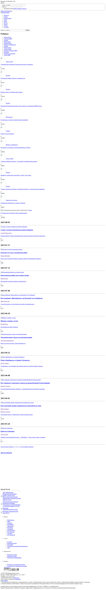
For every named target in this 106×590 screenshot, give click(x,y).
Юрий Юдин (4, 278)
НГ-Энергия (10, 532)
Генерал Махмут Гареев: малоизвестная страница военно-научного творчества (23, 236)
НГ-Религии (10, 520)
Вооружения (7, 47)
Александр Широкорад (7, 340)
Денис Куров (4, 434)
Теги (8, 547)
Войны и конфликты (10, 44)
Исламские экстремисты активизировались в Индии (15, 147)
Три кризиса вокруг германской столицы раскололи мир (17, 414)
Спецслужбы (7, 49)
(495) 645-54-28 (10, 576)
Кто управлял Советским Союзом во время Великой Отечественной (25, 383)
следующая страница (27, 446)
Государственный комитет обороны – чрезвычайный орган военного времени (23, 389)
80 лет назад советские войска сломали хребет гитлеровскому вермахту (21, 258)
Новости (6, 15)
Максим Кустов (5, 301)
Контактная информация (14, 557)
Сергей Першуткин (6, 233)
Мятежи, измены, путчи (9, 321)
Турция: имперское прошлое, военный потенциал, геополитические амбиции (23, 189)
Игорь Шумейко (5, 256)
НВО (8, 521)
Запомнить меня (8, 8)
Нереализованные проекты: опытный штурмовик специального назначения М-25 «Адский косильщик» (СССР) (11, 504)
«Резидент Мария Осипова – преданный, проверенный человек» (19, 161)
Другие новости (6, 453)
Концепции (7, 41)
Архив (6, 25)
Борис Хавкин (5, 363)
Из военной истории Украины (9, 327)
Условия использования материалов (17, 546)
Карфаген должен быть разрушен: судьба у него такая (16, 175)
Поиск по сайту (5, 30)
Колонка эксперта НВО (10, 50)
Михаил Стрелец (5, 386)
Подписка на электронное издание (17, 566)
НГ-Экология (11, 535)
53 (20, 446)
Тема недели (7, 37)
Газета (6, 17)
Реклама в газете (12, 556)
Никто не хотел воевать (7, 133)
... (19, 446)
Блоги (5, 24)
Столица (9, 533)
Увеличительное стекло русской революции (16, 337)
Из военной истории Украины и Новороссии (13, 281)
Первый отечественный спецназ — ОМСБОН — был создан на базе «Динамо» (23, 437)
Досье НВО (7, 55)
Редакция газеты (12, 543)
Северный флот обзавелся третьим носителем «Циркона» (17, 64)
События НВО (8, 38)
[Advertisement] (11, 471)
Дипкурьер (10, 526)
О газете (6, 27)
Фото (5, 21)
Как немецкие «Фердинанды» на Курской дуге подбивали (21, 298)
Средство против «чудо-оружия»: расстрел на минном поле (17, 304)
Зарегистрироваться (6, 11)
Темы (5, 20)
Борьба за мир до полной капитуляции (11, 92)
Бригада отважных (8, 431)
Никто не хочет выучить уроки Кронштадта (13, 343)
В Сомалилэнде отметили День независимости (14, 213)
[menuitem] (54, 15)
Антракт (9, 523)
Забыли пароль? (21, 8)
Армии (6, 46)
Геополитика (7, 43)
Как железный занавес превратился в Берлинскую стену (21, 406)
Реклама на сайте (12, 554)
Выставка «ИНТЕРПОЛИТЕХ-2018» (10, 508)
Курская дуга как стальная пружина (14, 252)
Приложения (7, 18)
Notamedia (18, 579)
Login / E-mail (6, 5)
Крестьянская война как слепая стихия (15, 275)
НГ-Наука (10, 527)
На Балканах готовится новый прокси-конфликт (14, 120)
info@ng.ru (16, 577)
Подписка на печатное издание (16, 564)
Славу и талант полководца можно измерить (17, 230)
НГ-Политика (11, 530)
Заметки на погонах (9, 53)
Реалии (6, 40)
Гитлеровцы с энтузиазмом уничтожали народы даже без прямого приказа (22, 366)
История (6, 52)
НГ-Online (10, 544)
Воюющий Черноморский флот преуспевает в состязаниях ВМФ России (21, 106)
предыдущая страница (7, 446)
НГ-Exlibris (10, 524)
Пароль (4, 7)
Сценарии (10, 529)
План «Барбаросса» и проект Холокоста (15, 360)
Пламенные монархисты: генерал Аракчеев (13, 203)
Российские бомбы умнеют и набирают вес (13, 78)
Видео (6, 23)
